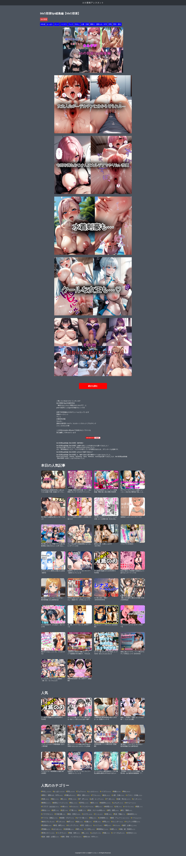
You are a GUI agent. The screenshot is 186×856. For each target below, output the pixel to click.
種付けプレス (48, 821)
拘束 (45, 799)
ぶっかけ (93, 791)
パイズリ (64, 24)
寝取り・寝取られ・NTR (98, 24)
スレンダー (117, 821)
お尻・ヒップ (97, 799)
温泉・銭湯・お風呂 (50, 836)
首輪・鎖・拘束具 (127, 829)
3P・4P (83, 799)
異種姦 (46, 829)
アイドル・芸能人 (49, 818)
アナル (96, 795)
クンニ (99, 814)
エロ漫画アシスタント (93, 3)
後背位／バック (60, 803)
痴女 (79, 821)
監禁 (55, 810)
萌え (73, 803)
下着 (73, 810)
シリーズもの (118, 833)
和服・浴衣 (74, 833)
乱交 (64, 810)
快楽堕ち (105, 803)
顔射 (108, 814)
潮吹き (46, 810)
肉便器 (109, 806)
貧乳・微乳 (113, 810)
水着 (64, 806)
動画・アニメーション (120, 818)
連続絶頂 (132, 814)
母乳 (108, 825)
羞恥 (99, 806)
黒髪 (139, 806)
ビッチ (137, 799)
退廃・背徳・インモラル (71, 836)
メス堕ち (90, 829)
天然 (97, 821)
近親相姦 (69, 829)
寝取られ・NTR (91, 836)
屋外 (79, 829)
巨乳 (110, 24)
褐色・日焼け (74, 814)
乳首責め (46, 825)
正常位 (84, 803)
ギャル (74, 806)
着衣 (94, 803)
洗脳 (88, 821)
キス (117, 825)
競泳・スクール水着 (96, 810)
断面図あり (102, 829)
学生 (72, 799)
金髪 (82, 810)
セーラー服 (81, 818)
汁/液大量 (60, 814)
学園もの (70, 795)
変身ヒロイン (48, 833)
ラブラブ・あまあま (50, 806)
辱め (126, 791)
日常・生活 (86, 825)
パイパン (129, 806)
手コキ (61, 821)
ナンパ (57, 24)
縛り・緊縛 (126, 810)
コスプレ (87, 814)
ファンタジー (87, 806)
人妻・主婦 (85, 24)
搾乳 (106, 821)
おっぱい (50, 24)
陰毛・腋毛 (59, 825)
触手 (70, 821)
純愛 (114, 829)
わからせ (57, 829)
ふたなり (96, 833)
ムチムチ (118, 803)
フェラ (71, 24)
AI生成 (43, 24)
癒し (85, 833)
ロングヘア (72, 825)
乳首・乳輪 (119, 814)
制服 (117, 791)
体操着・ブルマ (67, 818)
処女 (106, 795)
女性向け (132, 833)
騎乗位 (46, 803)
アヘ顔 (110, 799)
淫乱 (93, 818)
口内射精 (103, 818)
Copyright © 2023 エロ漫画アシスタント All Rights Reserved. (93, 853)
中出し (77, 24)
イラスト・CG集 (134, 795)
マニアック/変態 (133, 821)
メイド (98, 825)
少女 (118, 806)
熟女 (55, 799)
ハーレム (136, 818)
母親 (106, 833)
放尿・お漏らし (130, 825)
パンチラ (61, 833)
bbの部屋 (44, 19)
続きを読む (93, 386)
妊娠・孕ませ (123, 799)
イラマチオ (47, 814)
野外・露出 (117, 24)
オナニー (131, 803)
